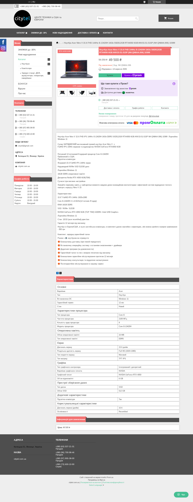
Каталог (21, 33)
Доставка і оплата (87, 33)
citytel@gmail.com (25, 146)
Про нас (22, 93)
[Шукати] (136, 18)
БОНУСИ (22, 84)
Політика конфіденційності (113, 482)
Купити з (128, 75)
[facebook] (57, 273)
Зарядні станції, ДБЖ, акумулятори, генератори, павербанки (33, 75)
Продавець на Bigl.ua (96, 480)
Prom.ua (110, 477)
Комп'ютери (27, 68)
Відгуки (21, 88)
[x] (60, 273)
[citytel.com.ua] (22, 18)
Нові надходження (62, 33)
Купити (110, 75)
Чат (183, 495)
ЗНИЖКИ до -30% (39, 33)
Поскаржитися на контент (91, 482)
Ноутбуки (26, 64)
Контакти (108, 33)
